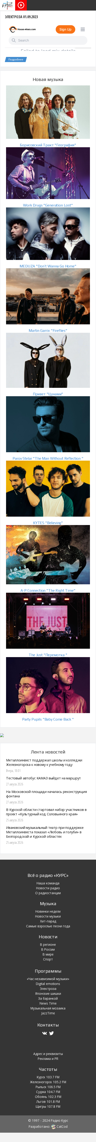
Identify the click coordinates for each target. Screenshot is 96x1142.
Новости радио (48, 888)
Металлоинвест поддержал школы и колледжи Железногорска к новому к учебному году (44, 762)
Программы (48, 971)
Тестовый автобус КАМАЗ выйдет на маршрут (43, 778)
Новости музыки (48, 916)
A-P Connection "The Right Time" (48, 590)
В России (48, 949)
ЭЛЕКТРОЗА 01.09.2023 (21, 16)
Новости (48, 936)
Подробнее (15, 59)
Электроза (48, 988)
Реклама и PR (48, 1058)
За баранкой (48, 998)
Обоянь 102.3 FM (48, 1096)
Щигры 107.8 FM (48, 1106)
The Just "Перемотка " (48, 655)
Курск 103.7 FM (48, 1077)
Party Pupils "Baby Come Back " (48, 719)
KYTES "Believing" (48, 523)
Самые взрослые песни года (48, 926)
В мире (48, 954)
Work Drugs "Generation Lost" (48, 205)
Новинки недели (48, 911)
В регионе (48, 944)
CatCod (62, 1126)
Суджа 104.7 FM (48, 1091)
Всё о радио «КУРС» (47, 875)
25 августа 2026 (14, 820)
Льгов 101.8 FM (48, 1101)
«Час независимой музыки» (48, 979)
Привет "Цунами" (48, 394)
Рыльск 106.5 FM (48, 1087)
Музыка (48, 903)
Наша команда (48, 883)
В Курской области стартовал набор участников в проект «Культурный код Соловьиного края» (46, 811)
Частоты (48, 1069)
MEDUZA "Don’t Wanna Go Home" (48, 266)
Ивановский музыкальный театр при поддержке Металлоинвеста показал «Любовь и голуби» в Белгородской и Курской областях (45, 832)
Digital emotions (48, 983)
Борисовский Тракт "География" (48, 145)
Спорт (48, 959)
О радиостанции (48, 893)
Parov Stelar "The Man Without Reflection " (48, 458)
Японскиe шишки (48, 993)
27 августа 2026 (14, 784)
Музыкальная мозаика (48, 1008)
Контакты (47, 1024)
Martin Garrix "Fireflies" (48, 330)
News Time (48, 1003)
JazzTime (48, 1013)
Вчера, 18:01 (13, 770)
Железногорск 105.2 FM (48, 1082)
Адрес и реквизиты (48, 1053)
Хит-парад (48, 921)
